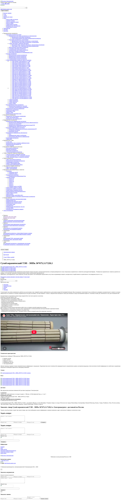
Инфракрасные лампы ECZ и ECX (17, 126)
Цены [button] (4, 18)
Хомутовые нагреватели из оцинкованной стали (20, 52)
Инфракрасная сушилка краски (13, 202)
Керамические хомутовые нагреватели (21, 37)
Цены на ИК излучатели (12, 19)
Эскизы (5, 287)
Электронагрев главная (9, 252)
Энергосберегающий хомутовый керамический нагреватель (26, 38)
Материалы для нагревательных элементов (13, 169)
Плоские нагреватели (11, 53)
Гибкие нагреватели (8, 158)
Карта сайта (3, 453)
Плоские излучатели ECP (15, 123)
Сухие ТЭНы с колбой (8, 257)
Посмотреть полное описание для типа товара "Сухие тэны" (15, 276)
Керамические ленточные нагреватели (15, 160)
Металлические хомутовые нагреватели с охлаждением (25, 42)
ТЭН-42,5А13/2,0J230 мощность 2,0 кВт (21, 70)
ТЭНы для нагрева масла (12, 117)
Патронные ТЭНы (10, 111)
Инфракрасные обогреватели (13, 25)
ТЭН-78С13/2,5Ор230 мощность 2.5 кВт (21, 93)
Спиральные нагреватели (12, 109)
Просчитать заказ (5, 282)
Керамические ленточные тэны (13, 113)
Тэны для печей (10, 145)
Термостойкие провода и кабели (14, 187)
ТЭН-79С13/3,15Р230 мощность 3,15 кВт (22, 75)
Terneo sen (11, 181)
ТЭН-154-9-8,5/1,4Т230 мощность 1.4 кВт (22, 97)
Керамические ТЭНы (8, 140)
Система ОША (9, 208)
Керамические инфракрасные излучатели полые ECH (22, 125)
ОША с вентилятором (11, 168)
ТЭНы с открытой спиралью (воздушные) (13, 153)
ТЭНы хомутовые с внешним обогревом (19, 43)
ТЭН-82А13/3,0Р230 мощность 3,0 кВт (21, 79)
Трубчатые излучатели (14, 130)
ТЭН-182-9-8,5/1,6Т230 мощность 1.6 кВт (22, 98)
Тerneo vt (11, 182)
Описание (5, 284)
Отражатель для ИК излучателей (14, 188)
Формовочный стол (11, 200)
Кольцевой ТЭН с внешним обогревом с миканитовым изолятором (28, 44)
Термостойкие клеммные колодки (14, 190)
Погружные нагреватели (12, 148)
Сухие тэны (9, 141)
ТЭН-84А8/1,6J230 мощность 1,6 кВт (21, 64)
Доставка (5, 29)
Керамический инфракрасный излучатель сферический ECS (23, 122)
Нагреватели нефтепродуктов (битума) (12, 146)
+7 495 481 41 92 (5, 460)
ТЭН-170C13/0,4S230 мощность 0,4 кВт (21, 95)
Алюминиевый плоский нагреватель (18, 58)
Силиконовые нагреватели (12, 162)
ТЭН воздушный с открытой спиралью (15, 154)
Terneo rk (11, 185)
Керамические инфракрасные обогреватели (16, 132)
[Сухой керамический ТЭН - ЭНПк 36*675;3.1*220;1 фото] (15, 378)
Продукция (6, 254)
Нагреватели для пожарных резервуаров (16, 116)
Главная (2, 446)
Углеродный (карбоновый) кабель (14, 164)
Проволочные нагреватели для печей (18, 106)
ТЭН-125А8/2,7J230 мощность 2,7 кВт (21, 66)
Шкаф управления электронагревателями (16, 199)
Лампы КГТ (9, 139)
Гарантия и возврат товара (7, 451)
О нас (4, 14)
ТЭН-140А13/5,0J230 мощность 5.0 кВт (21, 85)
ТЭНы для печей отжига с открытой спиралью (17, 157)
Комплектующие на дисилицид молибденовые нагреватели (20, 196)
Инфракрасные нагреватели (10, 120)
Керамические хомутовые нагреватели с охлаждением (25, 41)
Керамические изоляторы (12, 174)
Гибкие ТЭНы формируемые (13, 163)
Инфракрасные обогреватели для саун (15, 206)
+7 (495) (5, 3)
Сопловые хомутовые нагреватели (17, 48)
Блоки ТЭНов (12, 103)
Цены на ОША (9, 23)
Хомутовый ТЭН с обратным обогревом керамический (25, 46)
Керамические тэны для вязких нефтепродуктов (17, 143)
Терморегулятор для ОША (15, 186)
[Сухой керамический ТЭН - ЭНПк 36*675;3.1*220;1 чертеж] (16, 373)
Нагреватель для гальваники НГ (14, 118)
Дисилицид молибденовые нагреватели (18, 107)
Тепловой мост (9, 205)
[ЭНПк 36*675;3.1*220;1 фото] (8, 268)
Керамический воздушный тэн (13, 144)
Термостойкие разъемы (11, 24)
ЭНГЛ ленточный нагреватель (13, 159)
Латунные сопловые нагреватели (17, 51)
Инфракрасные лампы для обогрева (17, 135)
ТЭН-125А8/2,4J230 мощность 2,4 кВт (21, 65)
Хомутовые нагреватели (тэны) (13, 34)
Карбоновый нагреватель (12, 137)
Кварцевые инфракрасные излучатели (15, 127)
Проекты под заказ (7, 16)
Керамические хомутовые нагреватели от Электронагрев (23, 35)
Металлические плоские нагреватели (18, 55)
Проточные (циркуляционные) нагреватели (13, 225)
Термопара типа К (13, 172)
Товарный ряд (6, 28)
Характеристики (7, 285)
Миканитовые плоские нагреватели (17, 57)
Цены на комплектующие (12, 22)
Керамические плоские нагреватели (17, 56)
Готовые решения (7, 197)
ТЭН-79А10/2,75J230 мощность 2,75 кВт (21, 78)
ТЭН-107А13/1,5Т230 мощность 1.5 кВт (21, 94)
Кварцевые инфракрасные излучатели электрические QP (23, 129)
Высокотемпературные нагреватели (15, 104)
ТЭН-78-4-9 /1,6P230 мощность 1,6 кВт (21, 80)
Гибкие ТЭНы (9, 112)
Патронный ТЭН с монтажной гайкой (12, 239)
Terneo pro (11, 178)
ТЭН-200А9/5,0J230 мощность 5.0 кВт (21, 86)
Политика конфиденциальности (8, 450)
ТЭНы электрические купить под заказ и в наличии (18, 60)
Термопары (9, 171)
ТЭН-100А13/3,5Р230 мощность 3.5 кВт (21, 83)
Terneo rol (11, 180)
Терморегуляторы (10, 20)
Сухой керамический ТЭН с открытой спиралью (18, 155)
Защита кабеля (9, 194)
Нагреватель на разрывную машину (15, 209)
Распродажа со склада (11, 27)
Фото (4, 288)
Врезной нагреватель (11, 149)
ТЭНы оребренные (13, 100)
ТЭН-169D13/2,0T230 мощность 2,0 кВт (21, 90)
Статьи (5, 15)
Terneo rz (11, 183)
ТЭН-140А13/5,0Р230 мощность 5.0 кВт (21, 84)
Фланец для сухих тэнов (9, 217)
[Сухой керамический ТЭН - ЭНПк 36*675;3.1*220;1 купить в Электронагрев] (14, 266)
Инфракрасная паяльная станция (14, 201)
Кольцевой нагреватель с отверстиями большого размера (17, 234)
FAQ (2, 448)
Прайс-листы (4, 449)
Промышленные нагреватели (10, 33)
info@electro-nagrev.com (6, 9)
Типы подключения (8, 210)
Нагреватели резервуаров (9, 115)
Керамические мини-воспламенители (15, 108)
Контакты (5, 31)
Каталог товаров (7, 13)
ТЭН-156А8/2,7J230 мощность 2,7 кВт (21, 61)
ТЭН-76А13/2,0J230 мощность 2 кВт (21, 62)
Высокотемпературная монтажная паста (15, 191)
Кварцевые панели (13, 131)
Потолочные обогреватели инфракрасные (19, 136)
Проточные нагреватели (12, 150)
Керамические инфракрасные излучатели (16, 121)
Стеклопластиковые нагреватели (14, 151)
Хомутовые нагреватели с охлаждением (18, 39)
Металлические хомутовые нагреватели (18, 47)
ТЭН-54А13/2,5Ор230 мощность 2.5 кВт (21, 92)
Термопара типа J (13, 173)
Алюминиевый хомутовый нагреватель (18, 49)
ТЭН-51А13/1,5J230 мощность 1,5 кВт (21, 71)
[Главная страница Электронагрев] (7, 1)
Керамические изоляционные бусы (17, 176)
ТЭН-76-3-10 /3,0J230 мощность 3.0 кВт (21, 81)
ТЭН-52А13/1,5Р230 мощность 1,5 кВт (21, 72)
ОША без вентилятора (11, 167)
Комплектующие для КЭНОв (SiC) (14, 195)
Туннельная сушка (10, 204)
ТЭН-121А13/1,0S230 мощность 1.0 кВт (21, 88)
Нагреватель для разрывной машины (12, 229)
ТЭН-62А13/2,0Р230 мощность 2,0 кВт (21, 74)
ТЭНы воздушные (13, 99)
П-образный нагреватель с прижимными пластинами (16, 244)
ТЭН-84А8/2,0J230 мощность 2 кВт (20, 67)
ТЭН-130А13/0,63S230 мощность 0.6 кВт (22, 89)
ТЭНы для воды (13, 102)
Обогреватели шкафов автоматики (11, 166)
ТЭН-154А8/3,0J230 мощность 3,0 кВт (21, 69)
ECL (10, 134)
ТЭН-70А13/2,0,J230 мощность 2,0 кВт (21, 76)
